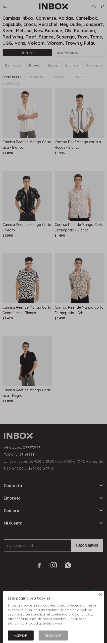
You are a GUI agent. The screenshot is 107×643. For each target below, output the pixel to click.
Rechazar (53, 636)
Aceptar (20, 636)
